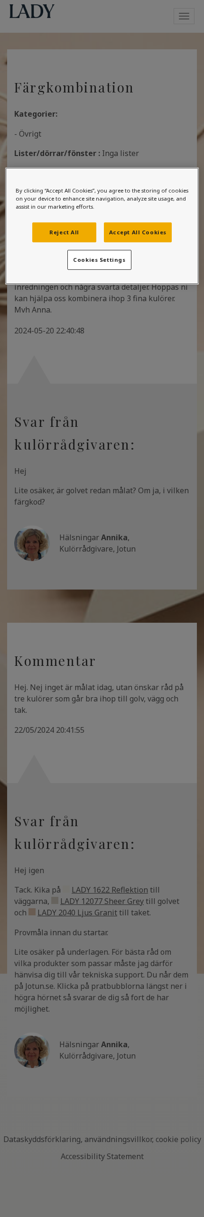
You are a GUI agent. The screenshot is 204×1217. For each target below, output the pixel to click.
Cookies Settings (99, 259)
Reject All (64, 232)
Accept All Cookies (138, 232)
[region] (102, 226)
